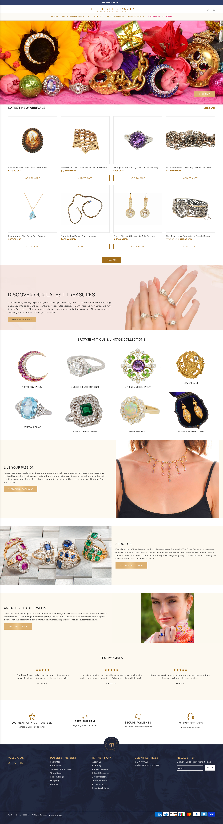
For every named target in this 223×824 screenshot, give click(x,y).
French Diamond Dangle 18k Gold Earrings (133, 236)
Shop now (205, 94)
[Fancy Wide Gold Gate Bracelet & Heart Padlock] (85, 140)
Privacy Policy (55, 815)
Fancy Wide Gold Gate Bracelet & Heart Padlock (84, 167)
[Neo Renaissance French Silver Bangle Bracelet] (190, 209)
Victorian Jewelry (20, 489)
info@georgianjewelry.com (147, 765)
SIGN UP (210, 768)
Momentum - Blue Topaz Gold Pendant (27, 236)
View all (112, 260)
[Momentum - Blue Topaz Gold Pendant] (32, 209)
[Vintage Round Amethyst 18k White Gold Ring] (138, 140)
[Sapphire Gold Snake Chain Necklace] (85, 209)
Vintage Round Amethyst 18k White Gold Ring (135, 167)
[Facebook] (9, 763)
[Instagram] (15, 763)
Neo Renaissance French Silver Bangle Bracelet (188, 236)
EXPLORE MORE (17, 626)
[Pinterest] (21, 763)
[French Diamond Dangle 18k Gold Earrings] (138, 209)
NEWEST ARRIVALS (22, 319)
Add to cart (32, 178)
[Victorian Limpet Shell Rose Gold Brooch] (32, 140)
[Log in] (208, 10)
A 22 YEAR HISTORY (130, 565)
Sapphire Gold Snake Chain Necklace (79, 236)
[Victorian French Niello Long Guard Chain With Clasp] (190, 140)
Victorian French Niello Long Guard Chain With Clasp (188, 167)
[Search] (202, 10)
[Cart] (214, 10)
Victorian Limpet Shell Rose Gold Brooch (27, 167)
